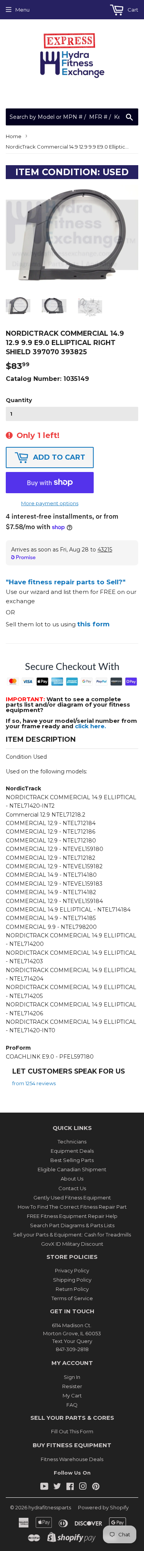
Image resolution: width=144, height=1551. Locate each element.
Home (14, 136)
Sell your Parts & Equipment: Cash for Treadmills (72, 1234)
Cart (132, 10)
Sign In (72, 1377)
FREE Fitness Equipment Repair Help (72, 1216)
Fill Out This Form (72, 1431)
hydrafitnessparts (49, 1507)
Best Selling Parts (72, 1160)
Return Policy (72, 1289)
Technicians (72, 1141)
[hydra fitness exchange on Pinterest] (96, 1487)
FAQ (72, 1405)
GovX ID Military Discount (72, 1244)
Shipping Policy (72, 1280)
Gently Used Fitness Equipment (72, 1197)
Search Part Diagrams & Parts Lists (72, 1225)
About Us (72, 1179)
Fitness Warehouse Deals (72, 1459)
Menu (22, 10)
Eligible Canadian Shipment (72, 1169)
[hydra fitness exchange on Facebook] (70, 1487)
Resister (72, 1386)
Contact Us (72, 1188)
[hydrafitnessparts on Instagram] (83, 1487)
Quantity (19, 400)
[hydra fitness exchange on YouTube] (44, 1487)
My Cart (72, 1395)
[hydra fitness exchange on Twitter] (57, 1487)
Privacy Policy (72, 1270)
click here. (90, 726)
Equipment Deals (72, 1151)
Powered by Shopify (103, 1507)
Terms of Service (72, 1298)
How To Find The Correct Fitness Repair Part (72, 1207)
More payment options (49, 503)
